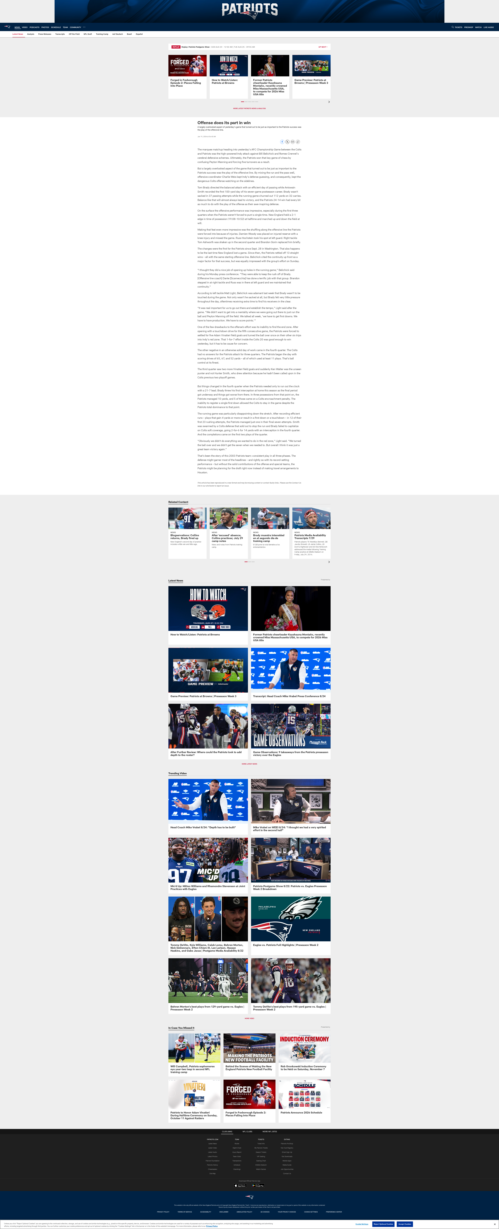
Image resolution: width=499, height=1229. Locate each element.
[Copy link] (298, 142)
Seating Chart (261, 1161)
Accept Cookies (405, 1224)
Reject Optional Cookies (383, 1224)
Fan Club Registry (287, 1148)
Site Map (212, 1173)
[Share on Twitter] (287, 143)
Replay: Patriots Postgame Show (196, 47)
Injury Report (236, 1152)
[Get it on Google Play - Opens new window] (258, 1187)
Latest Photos (212, 1156)
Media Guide (287, 1165)
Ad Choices (265, 1212)
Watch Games (261, 1169)
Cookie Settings (311, 1212)
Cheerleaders (212, 1169)
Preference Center (334, 1212)
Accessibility (205, 1212)
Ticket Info (261, 1143)
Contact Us (287, 1173)
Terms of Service (185, 1212)
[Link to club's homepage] (7, 27)
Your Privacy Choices (287, 1212)
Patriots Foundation (212, 1161)
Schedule (237, 1165)
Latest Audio (212, 1152)
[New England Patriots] (249, 1197)
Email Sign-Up (287, 1152)
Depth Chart (237, 1148)
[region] (249, 1224)
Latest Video (212, 1148)
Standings (237, 1169)
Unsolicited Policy (244, 1212)
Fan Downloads (287, 1156)
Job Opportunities (287, 1169)
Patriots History (212, 1165)
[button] (242, 102)
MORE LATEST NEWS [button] (249, 764)
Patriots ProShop (287, 1143)
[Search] (453, 27)
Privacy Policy (163, 1212)
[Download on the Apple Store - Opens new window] (240, 1186)
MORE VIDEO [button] (249, 1018)
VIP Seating (261, 1156)
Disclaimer (223, 1212)
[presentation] (330, 102)
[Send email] (293, 143)
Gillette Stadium (261, 1165)
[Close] (495, 1224)
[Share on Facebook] (282, 143)
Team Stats (237, 1156)
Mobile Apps (287, 1161)
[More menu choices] (84, 27)
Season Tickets (261, 1152)
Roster (237, 1143)
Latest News (212, 1143)
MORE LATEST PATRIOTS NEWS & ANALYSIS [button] (249, 108)
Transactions (236, 1161)
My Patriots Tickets (261, 1148)
